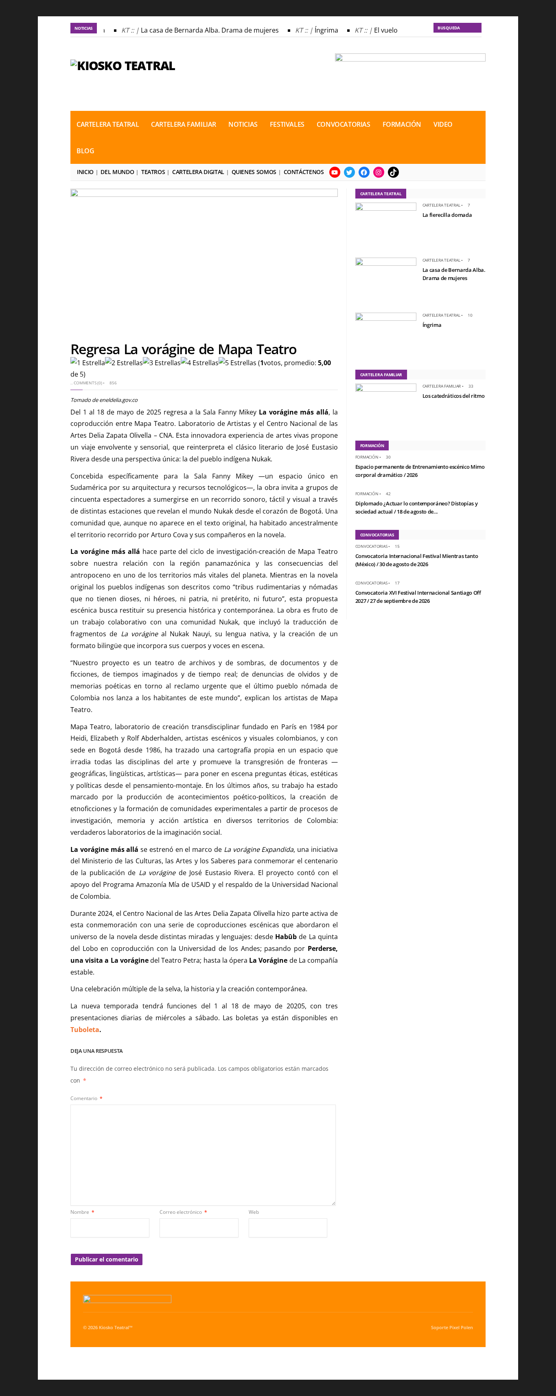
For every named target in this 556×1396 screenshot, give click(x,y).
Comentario (86, 1098)
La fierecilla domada (447, 214)
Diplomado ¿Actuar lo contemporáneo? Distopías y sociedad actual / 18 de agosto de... (416, 507)
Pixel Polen (461, 1327)
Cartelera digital (198, 172)
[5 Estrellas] (237, 363)
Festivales (287, 124)
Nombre (82, 1212)
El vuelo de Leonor (396, 30)
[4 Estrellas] (200, 363)
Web (254, 1212)
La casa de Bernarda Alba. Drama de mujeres (203, 30)
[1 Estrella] (87, 363)
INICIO (85, 172)
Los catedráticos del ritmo (453, 395)
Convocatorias (343, 124)
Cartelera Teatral (108, 124)
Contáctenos (304, 172)
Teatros (153, 172)
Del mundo (117, 172)
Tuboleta (84, 1029)
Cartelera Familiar (183, 124)
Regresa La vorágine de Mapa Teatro (183, 349)
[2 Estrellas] (124, 363)
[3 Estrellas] (162, 363)
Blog (85, 150)
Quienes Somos (254, 172)
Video (443, 124)
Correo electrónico (183, 1212)
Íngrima (320, 30)
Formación (402, 124)
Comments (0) (88, 383)
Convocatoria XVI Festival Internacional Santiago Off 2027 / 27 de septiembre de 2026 (418, 596)
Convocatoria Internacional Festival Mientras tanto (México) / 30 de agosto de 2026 (416, 560)
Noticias (243, 124)
